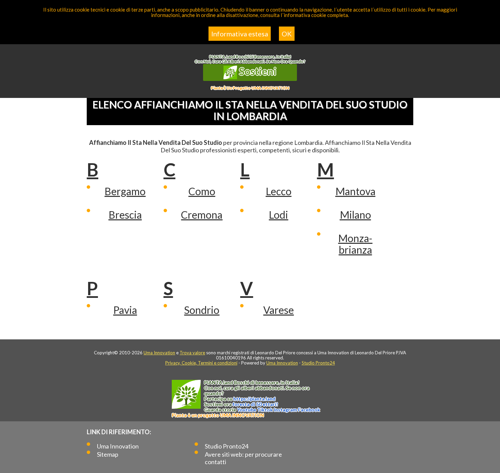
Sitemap (107, 454)
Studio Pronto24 (318, 363)
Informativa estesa (239, 34)
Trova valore (192, 352)
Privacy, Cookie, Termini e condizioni (201, 363)
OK (287, 34)
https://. (254, 399)
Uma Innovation (159, 352)
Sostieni (257, 71)
